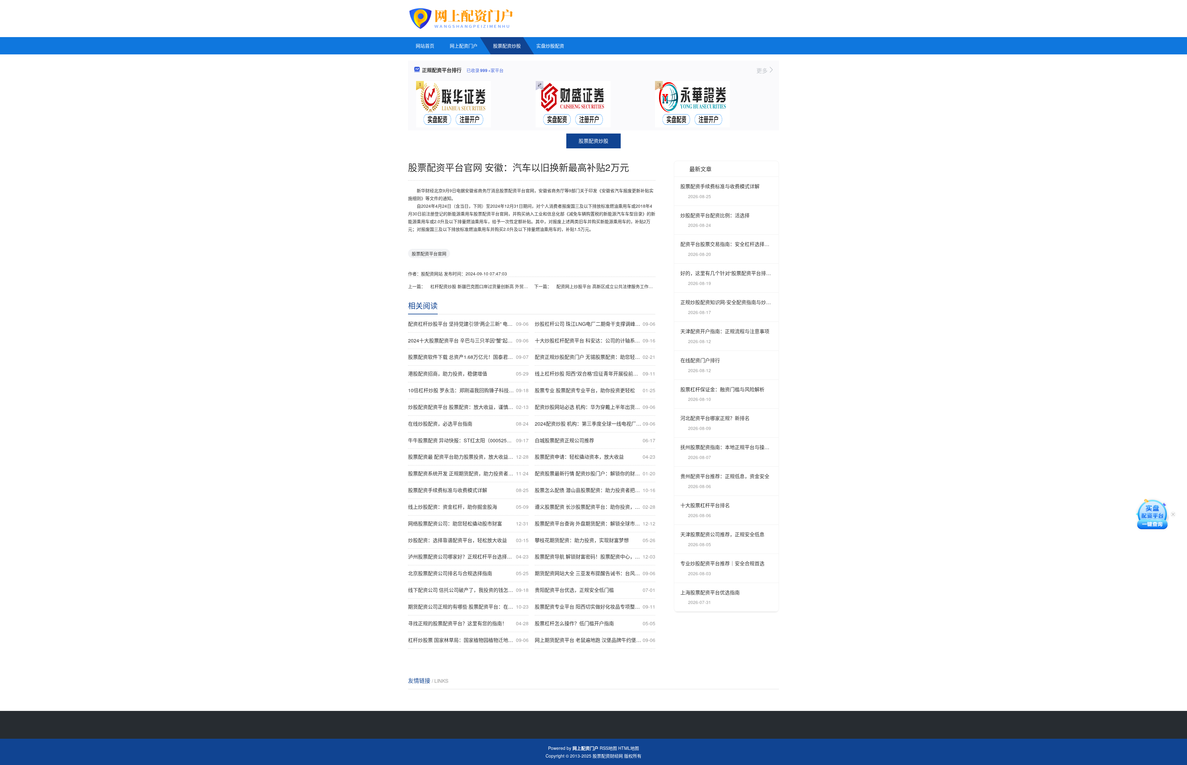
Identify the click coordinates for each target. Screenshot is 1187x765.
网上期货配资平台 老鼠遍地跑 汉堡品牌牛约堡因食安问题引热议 (595, 640)
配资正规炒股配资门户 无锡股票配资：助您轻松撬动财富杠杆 (595, 357)
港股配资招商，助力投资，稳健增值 (468, 373)
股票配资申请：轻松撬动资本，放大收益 (595, 456)
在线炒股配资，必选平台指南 (468, 423)
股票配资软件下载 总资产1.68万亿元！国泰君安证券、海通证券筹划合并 (468, 357)
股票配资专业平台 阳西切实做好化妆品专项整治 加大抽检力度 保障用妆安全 (595, 606)
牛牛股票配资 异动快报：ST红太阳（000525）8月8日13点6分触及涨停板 (468, 440)
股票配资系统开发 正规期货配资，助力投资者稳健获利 (468, 473)
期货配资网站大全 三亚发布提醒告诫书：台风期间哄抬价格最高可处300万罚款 (595, 573)
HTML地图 (628, 748)
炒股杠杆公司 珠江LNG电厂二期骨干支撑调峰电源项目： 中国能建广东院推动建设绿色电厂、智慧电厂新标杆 (595, 324)
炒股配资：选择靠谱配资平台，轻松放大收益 (468, 540)
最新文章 (700, 169)
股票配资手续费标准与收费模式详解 (468, 490)
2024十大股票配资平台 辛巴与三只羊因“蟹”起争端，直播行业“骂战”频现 (468, 340)
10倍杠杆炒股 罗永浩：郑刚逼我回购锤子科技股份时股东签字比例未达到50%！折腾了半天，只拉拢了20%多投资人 (468, 390)
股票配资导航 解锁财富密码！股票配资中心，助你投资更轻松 (595, 556)
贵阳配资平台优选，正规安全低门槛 (595, 590)
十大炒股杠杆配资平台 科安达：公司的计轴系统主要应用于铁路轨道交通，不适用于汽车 (595, 340)
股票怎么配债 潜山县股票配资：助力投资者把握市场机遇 (595, 490)
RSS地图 (608, 748)
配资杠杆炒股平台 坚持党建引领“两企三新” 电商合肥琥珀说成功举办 (468, 324)
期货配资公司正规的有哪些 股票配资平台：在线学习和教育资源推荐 (468, 606)
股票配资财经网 (608, 756)
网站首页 (425, 45)
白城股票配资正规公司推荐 (595, 440)
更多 (762, 70)
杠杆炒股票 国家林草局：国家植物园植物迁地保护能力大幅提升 (468, 640)
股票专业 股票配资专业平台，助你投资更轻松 (595, 390)
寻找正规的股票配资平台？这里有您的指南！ (468, 623)
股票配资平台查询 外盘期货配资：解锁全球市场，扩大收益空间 (595, 523)
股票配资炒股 (507, 45)
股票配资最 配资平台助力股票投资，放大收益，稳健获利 (468, 456)
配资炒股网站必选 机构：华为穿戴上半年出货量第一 (595, 407)
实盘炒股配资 (550, 45)
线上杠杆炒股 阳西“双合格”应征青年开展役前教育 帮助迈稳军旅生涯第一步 (595, 373)
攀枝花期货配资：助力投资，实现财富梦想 (595, 540)
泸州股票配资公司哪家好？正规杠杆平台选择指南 (468, 556)
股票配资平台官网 (429, 253)
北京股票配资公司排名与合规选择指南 (468, 573)
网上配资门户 (464, 45)
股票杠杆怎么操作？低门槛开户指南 (595, 623)
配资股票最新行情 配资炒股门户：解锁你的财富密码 (595, 473)
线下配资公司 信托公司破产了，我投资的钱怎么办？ (468, 590)
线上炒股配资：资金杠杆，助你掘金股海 (468, 507)
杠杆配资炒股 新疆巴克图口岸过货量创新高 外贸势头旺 (479, 286)
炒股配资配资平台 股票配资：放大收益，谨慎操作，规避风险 (468, 407)
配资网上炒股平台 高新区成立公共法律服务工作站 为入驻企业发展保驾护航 (605, 286)
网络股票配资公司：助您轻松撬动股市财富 (468, 523)
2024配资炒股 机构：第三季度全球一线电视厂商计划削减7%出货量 (595, 423)
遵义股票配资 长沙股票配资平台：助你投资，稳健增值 (595, 507)
